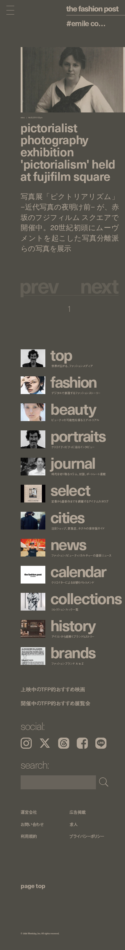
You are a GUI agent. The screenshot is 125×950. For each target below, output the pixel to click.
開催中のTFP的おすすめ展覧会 (55, 703)
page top (33, 885)
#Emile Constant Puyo (87, 23)
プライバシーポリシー (86, 836)
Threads (63, 743)
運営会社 (29, 812)
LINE (100, 743)
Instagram (26, 743)
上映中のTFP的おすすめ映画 (53, 689)
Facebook (82, 743)
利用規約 (29, 836)
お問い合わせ (32, 824)
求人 (73, 824)
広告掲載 (77, 812)
